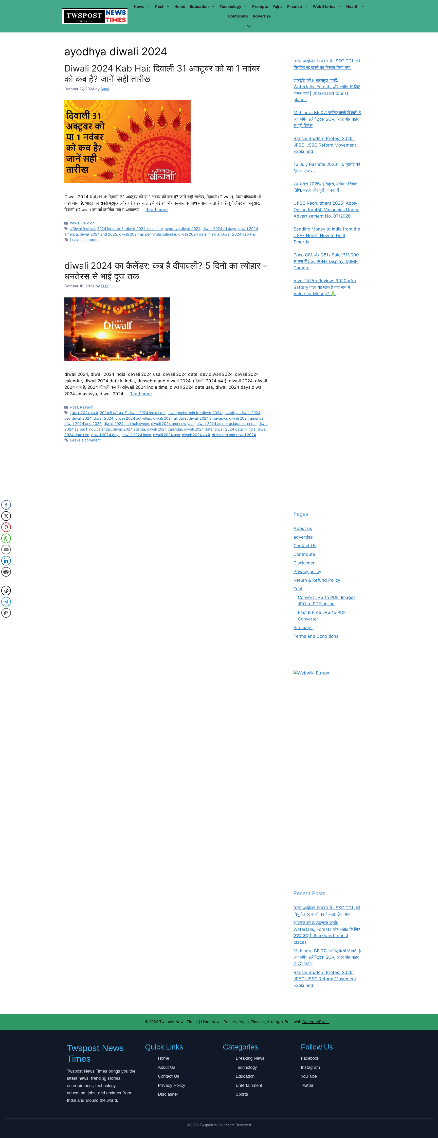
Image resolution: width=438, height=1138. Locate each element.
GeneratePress (316, 1021)
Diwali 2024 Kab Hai (238, 234)
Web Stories (324, 6)
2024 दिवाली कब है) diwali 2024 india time (130, 228)
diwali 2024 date (198, 429)
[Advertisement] (327, 404)
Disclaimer (304, 562)
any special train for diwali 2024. (195, 413)
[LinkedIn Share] (6, 560)
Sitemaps (303, 627)
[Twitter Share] (6, 516)
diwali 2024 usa (166, 435)
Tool (298, 588)
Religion (88, 223)
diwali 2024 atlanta (129, 429)
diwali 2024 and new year (172, 423)
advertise (261, 16)
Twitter (307, 1085)
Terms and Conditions (316, 636)
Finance (294, 6)
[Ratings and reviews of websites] (311, 672)
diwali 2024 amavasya (208, 418)
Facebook (310, 1058)
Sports (242, 1094)
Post (159, 6)
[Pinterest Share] (6, 527)
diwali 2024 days (105, 435)
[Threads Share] (6, 590)
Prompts (260, 6)
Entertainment (249, 1085)
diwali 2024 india (136, 435)
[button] (249, 26)
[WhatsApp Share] (6, 538)
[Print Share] (6, 572)
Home (179, 6)
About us (303, 528)
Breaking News (250, 1058)
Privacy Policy (171, 1085)
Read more (156, 209)
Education (199, 6)
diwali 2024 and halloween (126, 423)
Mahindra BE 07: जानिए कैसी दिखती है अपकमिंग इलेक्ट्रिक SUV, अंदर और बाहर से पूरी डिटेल (327, 957)
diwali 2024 (103, 418)
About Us (166, 1067)
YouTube (309, 1076)
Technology (230, 6)
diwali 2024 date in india (198, 234)
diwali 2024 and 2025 (98, 234)
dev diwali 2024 (78, 418)
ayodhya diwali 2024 (182, 228)
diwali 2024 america (246, 418)
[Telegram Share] (6, 602)
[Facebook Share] (6, 505)
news (139, 6)
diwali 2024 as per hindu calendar (147, 234)
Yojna (277, 6)
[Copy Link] (6, 613)
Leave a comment (85, 239)
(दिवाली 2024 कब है (84, 413)
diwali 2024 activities (133, 418)
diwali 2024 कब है (196, 435)
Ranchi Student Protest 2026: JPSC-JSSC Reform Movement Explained (325, 979)
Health (352, 6)
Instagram (310, 1067)
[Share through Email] (6, 549)
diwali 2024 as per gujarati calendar (226, 423)
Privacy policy (307, 571)
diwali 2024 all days (219, 228)
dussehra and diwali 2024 (234, 435)
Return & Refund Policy (317, 580)
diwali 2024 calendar (164, 429)
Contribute (238, 16)
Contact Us (305, 545)
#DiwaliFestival (82, 228)
